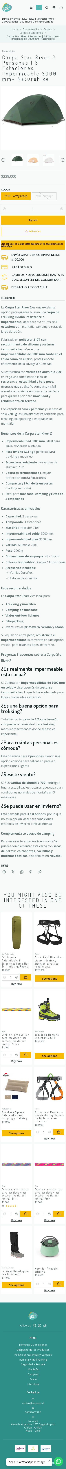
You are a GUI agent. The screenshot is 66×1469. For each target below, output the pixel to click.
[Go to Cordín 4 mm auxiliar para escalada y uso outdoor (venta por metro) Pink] (49, 1164)
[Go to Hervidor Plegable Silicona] (49, 1246)
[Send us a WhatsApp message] (58, 1461)
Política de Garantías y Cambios (33, 1354)
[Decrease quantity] (4, 208)
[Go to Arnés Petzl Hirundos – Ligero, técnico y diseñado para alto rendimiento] (49, 932)
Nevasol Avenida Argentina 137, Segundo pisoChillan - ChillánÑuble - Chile (33, 1426)
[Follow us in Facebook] (39, 1325)
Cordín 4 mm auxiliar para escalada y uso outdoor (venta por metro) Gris (15, 1194)
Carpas (47, 29)
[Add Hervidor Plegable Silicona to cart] (58, 1284)
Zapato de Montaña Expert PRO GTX (47, 1036)
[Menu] (31, 7)
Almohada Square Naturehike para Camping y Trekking (14, 1115)
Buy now (16, 983)
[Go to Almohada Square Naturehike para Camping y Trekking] (16, 1087)
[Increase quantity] (61, 208)
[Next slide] (62, 160)
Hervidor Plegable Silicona (46, 1270)
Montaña (33, 1369)
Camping (33, 1374)
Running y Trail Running (33, 1359)
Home (14, 29)
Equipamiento (31, 29)
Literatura (33, 1384)
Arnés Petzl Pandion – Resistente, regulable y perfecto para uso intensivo (49, 1117)
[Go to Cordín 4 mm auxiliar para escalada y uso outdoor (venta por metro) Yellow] (16, 1009)
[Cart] (61, 8)
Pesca (33, 1379)
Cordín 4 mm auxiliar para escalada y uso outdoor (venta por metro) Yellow (15, 1039)
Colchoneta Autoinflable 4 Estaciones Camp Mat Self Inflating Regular (16, 962)
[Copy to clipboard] (40, 872)
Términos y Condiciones (33, 1344)
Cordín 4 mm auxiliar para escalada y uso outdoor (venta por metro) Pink (48, 1194)
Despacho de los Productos (33, 1349)
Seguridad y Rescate (33, 1364)
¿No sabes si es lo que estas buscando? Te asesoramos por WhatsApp (32, 245)
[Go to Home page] (7, 7)
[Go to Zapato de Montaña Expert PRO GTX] (49, 1009)
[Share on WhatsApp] (22, 872)
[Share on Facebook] (4, 872)
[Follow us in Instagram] (34, 1325)
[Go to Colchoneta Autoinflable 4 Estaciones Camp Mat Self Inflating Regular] (16, 932)
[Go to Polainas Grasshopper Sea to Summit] (16, 1246)
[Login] (54, 7)
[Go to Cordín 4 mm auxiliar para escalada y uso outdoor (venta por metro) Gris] (16, 1164)
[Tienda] (39, 7)
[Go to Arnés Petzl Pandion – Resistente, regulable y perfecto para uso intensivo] (49, 1087)
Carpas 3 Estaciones (31, 33)
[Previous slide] (4, 160)
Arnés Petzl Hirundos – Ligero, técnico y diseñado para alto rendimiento (49, 962)
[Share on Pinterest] (31, 872)
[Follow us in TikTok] (45, 1325)
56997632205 (33, 1412)
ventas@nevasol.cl (33, 1403)
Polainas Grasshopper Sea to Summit (15, 1273)
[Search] (46, 7)
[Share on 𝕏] (13, 872)
